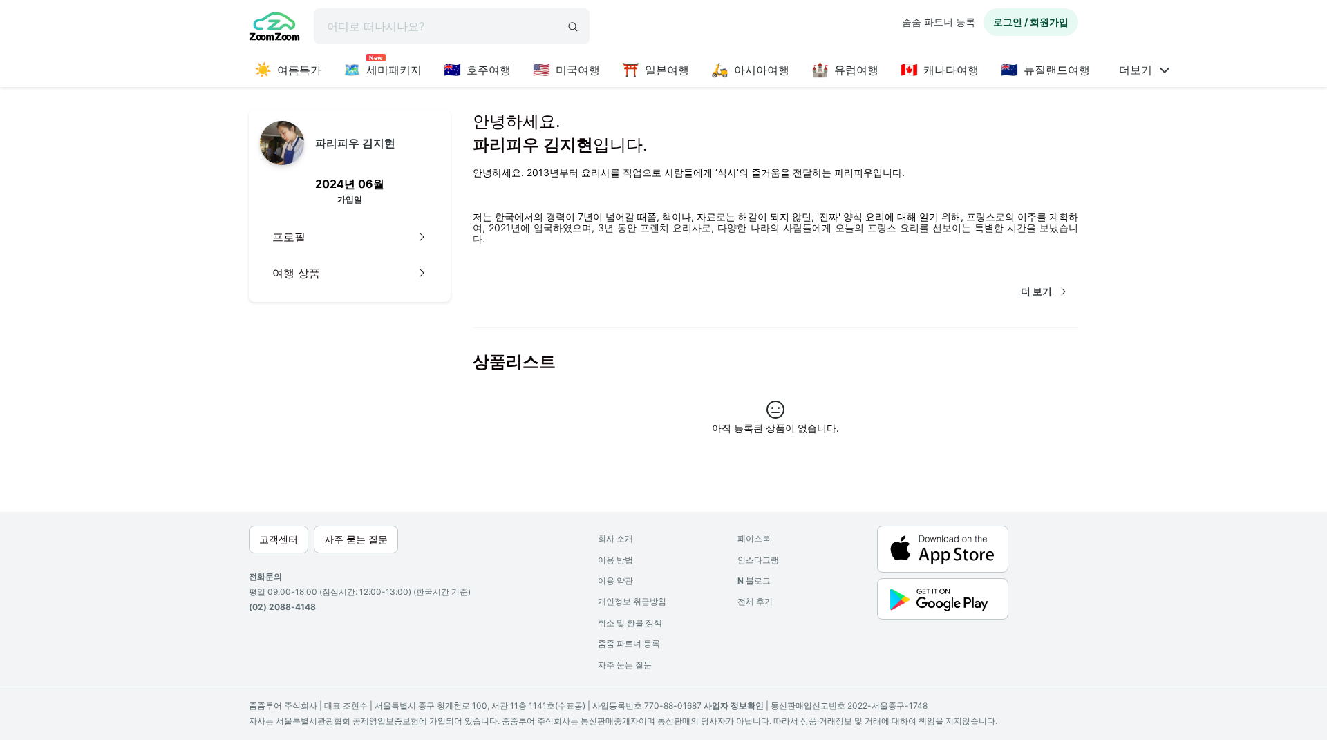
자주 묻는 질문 (625, 665)
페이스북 (754, 538)
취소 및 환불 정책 (630, 623)
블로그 (754, 580)
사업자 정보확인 (734, 705)
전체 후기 (755, 601)
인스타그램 (758, 560)
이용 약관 (615, 580)
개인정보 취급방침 (632, 601)
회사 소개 (615, 538)
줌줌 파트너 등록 (938, 22)
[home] (274, 28)
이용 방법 (615, 560)
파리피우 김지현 (355, 143)
